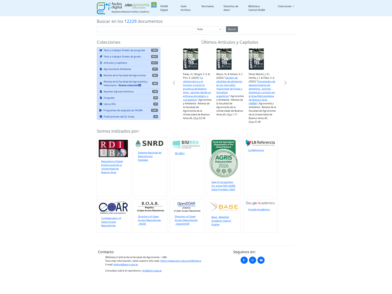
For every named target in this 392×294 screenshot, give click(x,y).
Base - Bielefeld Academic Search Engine (221, 220)
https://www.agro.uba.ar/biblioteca (180, 261)
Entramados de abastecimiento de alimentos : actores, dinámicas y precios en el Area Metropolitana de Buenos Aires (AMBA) (262, 92)
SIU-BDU (180, 153)
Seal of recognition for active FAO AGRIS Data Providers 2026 (223, 185)
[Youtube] (261, 260)
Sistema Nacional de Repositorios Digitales (149, 156)
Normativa (208, 6)
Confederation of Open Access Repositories (111, 222)
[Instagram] (252, 260)
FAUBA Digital (164, 8)
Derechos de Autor (231, 8)
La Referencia (256, 150)
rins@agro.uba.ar (152, 270)
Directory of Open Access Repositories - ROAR (149, 220)
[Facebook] (244, 260)
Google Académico (259, 209)
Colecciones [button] (285, 6)
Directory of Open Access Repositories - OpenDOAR (186, 220)
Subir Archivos (186, 8)
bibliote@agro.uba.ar (126, 264)
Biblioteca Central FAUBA (256, 8)
